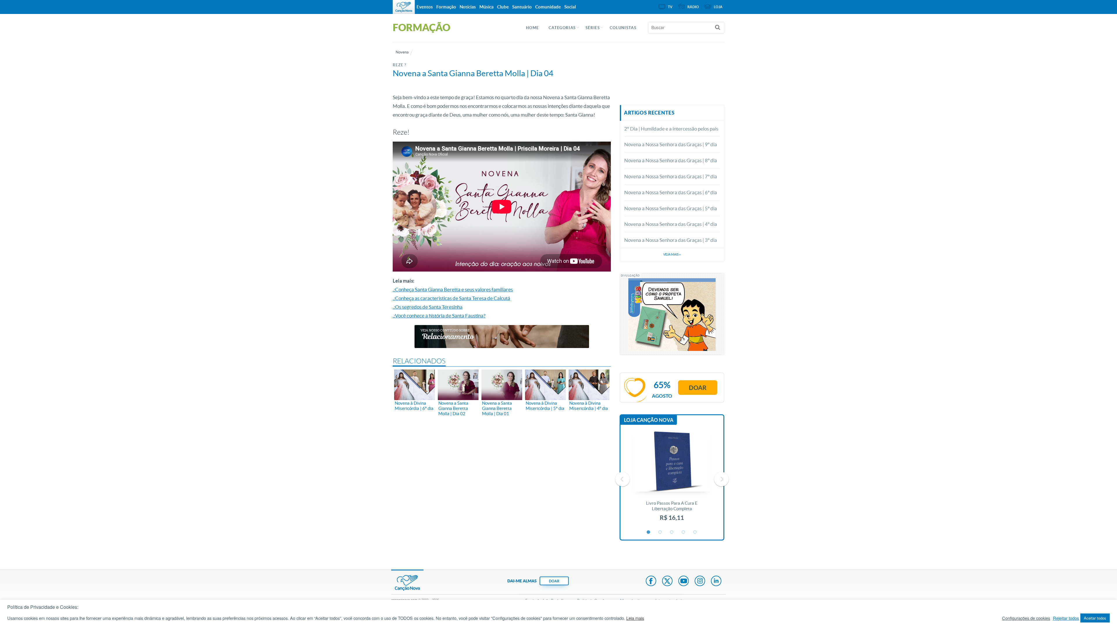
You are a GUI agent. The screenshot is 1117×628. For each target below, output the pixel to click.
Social (570, 6)
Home (532, 28)
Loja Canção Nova (648, 420)
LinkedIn (716, 581)
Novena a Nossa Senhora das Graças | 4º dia (670, 224)
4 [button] (683, 532)
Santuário (522, 6)
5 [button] (695, 532)
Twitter (667, 581)
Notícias (468, 6)
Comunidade (548, 6)
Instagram (700, 581)
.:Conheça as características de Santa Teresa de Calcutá (451, 298)
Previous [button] (622, 479)
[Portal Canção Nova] (404, 7)
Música (486, 6)
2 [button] (660, 532)
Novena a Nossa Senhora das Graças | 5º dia (670, 208)
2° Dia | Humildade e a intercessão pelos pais (671, 128)
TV (670, 7)
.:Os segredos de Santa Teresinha (428, 307)
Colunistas (623, 28)
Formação (446, 6)
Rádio (693, 7)
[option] (672, 479)
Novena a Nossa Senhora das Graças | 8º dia (670, 160)
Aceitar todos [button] (1095, 618)
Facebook (651, 581)
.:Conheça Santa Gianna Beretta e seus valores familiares (453, 289)
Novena (402, 52)
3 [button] (672, 532)
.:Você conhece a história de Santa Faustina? (439, 315)
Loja (718, 7)
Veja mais (672, 254)
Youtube (683, 581)
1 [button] (648, 532)
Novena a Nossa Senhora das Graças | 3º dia (670, 240)
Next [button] (721, 479)
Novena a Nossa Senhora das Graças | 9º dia (670, 144)
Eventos (425, 6)
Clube (503, 6)
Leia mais (635, 618)
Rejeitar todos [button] (1066, 618)
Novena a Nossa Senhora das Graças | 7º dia (670, 176)
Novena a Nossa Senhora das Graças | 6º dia (670, 192)
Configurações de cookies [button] (1026, 618)
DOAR (554, 581)
